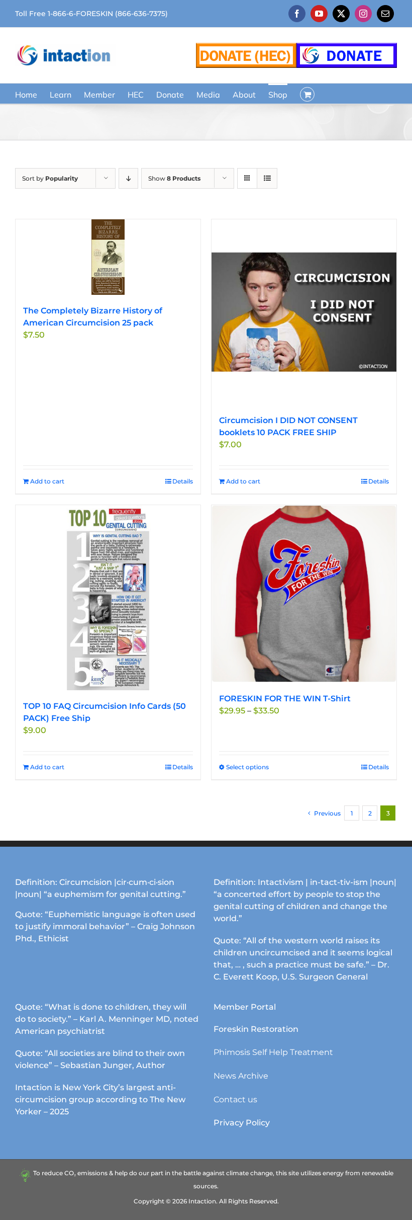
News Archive (241, 1076)
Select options (247, 767)
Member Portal (245, 1007)
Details (182, 481)
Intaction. (203, 1201)
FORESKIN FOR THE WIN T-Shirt (285, 698)
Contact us (235, 1099)
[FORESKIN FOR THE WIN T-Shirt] (304, 594)
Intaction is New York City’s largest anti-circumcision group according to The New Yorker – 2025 (100, 1099)
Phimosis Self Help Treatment (273, 1052)
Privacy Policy (242, 1122)
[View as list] (267, 178)
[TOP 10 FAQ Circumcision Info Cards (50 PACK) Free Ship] (108, 597)
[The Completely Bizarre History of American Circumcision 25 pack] (108, 257)
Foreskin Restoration (256, 1029)
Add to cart (47, 481)
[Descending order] (128, 178)
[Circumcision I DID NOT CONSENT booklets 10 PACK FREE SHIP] (304, 311)
